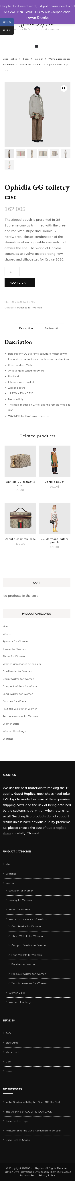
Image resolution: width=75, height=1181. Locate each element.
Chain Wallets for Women (18, 678)
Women (7, 634)
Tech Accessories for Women (20, 716)
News (9, 1071)
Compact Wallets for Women (20, 686)
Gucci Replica (36, 1168)
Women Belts (11, 723)
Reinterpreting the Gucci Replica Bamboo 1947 (33, 1130)
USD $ (8, 22)
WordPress (30, 1175)
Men (5, 626)
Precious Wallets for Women (20, 708)
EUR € (8, 31)
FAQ (8, 1033)
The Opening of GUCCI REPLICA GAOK (29, 1111)
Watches (8, 738)
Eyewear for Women (15, 641)
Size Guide (12, 1042)
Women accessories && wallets (22, 664)
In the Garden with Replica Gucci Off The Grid (33, 1102)
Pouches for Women (29, 307)
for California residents (28, 416)
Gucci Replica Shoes (18, 1140)
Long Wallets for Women (18, 693)
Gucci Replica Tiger (17, 1121)
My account (12, 1052)
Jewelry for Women (14, 649)
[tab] (26, 328)
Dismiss (43, 17)
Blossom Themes (48, 1171)
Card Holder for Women (17, 671)
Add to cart (19, 282)
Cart (8, 1061)
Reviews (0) (51, 328)
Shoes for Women (14, 656)
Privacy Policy (47, 1175)
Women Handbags (14, 731)
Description (26, 328)
